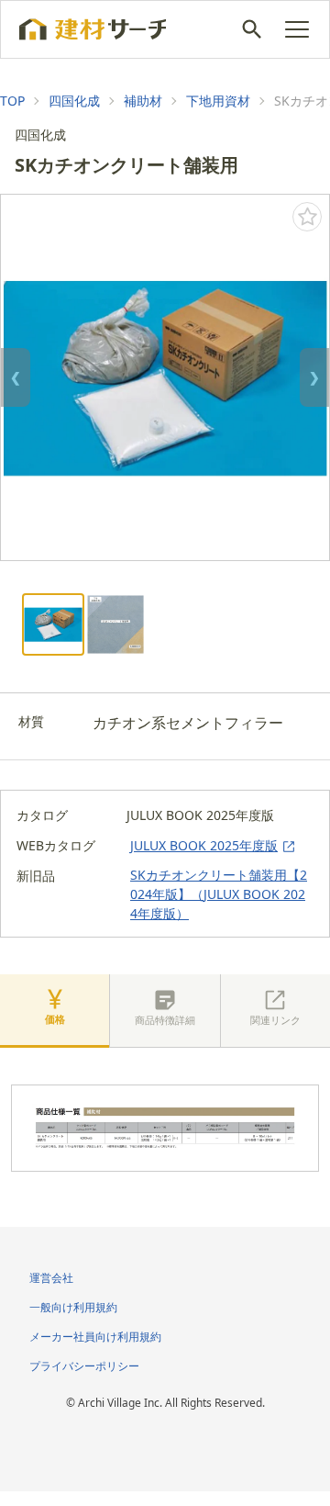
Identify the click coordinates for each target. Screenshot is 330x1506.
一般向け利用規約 (73, 1307)
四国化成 (74, 100)
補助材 (143, 100)
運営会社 (51, 1278)
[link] (12, 101)
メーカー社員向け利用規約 (95, 1336)
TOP (12, 100)
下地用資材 (218, 100)
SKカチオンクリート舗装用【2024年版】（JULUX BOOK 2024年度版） (218, 894)
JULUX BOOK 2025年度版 (204, 845)
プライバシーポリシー (84, 1366)
